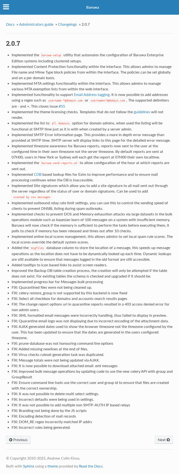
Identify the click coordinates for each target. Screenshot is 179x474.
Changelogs (67, 24)
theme (53, 466)
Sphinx (28, 466)
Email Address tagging (92, 94)
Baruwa (92, 7)
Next (162, 439)
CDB (37, 174)
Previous (20, 439)
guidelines (142, 111)
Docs (10, 24)
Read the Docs (91, 466)
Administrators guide (36, 24)
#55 (62, 106)
